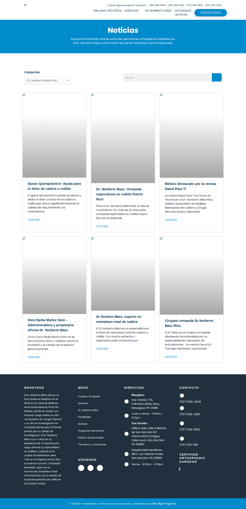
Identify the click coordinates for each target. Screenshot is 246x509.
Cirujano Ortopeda (107, 11)
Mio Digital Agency (164, 503)
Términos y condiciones (92, 444)
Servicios (131, 11)
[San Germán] (126, 433)
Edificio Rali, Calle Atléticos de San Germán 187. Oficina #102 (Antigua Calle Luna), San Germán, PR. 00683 (149, 436)
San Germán (139, 423)
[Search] (217, 77)
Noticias (181, 15)
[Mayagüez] (126, 401)
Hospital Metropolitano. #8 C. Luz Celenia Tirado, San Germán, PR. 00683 (147, 454)
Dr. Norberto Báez (158, 11)
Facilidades (183, 11)
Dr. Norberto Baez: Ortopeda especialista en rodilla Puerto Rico (119, 194)
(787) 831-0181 (188, 445)
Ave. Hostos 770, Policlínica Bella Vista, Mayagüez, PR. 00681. (145, 404)
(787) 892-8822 (189, 429)
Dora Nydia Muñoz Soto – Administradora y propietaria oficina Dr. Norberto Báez (51, 325)
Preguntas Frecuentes (91, 430)
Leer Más (34, 220)
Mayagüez (138, 395)
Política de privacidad (90, 437)
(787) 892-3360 (189, 414)
